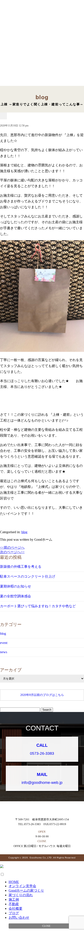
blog (24, 532)
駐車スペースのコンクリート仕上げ (27, 576)
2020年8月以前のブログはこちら (42, 695)
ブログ (14, 913)
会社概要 (15, 908)
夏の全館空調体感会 (15, 596)
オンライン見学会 (22, 886)
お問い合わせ (19, 917)
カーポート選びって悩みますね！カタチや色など (38, 606)
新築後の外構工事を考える (20, 566)
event (3, 643)
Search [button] (46, 709)
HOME (14, 882)
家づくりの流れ (21, 895)
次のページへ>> (12, 552)
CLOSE (46, 925)
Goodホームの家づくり (26, 890)
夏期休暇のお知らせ (15, 586)
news (3, 652)
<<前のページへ (12, 547)
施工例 (14, 899)
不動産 (14, 904)
